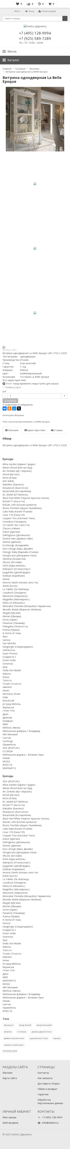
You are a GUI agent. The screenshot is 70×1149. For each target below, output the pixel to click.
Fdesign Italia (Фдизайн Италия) (20, 552)
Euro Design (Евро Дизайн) (18, 548)
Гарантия (43, 1094)
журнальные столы (39, 1038)
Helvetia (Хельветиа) (14, 558)
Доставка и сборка (48, 1083)
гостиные (21, 1031)
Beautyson (9, 1025)
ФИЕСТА (7, 764)
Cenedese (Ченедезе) (15, 521)
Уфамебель (9, 744)
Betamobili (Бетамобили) (17, 491)
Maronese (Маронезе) (15, 596)
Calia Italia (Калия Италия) (17, 511)
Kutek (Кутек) (10, 585)
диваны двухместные (41, 1031)
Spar (5, 667)
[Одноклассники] (9, 408)
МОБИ (6, 761)
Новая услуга (13, 387)
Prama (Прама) (11, 629)
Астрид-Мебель (12, 704)
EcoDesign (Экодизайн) (16, 545)
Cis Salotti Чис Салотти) (16, 525)
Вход (31, 11)
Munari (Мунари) (12, 616)
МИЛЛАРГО (9, 768)
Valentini (7, 687)
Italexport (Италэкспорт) (16, 569)
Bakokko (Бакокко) (13, 484)
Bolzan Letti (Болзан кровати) (20, 504)
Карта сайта (10, 1078)
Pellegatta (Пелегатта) (15, 626)
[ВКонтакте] (5, 408)
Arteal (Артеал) (11, 474)
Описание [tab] (13, 430)
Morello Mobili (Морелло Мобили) (22, 609)
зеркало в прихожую (14, 1045)
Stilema (7, 673)
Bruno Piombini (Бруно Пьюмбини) (22, 508)
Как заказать (45, 1078)
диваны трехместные (14, 1038)
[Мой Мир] (14, 408)
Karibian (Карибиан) (14, 575)
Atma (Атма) (10, 477)
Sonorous (8, 663)
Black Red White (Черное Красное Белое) (26, 498)
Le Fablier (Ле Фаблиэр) (16, 589)
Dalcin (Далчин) (11, 531)
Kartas (6, 579)
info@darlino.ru (50, 1122)
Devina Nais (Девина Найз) (18, 538)
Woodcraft (8, 700)
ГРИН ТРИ (9, 710)
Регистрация (49, 11)
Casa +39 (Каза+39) (14, 514)
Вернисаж (8, 707)
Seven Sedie (9, 660)
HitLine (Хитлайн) (12, 562)
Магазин (7, 1072)
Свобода (8, 741)
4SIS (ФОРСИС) (11, 747)
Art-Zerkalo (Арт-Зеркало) (17, 471)
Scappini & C (9, 656)
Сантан (7, 737)
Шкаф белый (25, 1025)
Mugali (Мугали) (12, 612)
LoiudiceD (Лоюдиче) (14, 592)
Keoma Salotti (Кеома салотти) (20, 582)
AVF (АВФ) (8, 481)
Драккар (7, 717)
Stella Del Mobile (12, 670)
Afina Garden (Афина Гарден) (19, 464)
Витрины (19, 415)
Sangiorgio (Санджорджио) (18, 646)
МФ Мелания (10, 734)
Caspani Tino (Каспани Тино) (19, 518)
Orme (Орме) (10, 619)
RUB (16, 11)
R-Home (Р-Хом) (12, 633)
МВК (5, 724)
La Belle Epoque (41, 421)
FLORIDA (8, 751)
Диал (5, 714)
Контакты (43, 1072)
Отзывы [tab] (58, 430)
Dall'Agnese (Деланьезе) (16, 535)
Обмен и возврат (48, 1089)
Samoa (6, 640)
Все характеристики (14, 380)
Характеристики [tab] (36, 430)
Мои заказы (9, 1117)
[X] (19, 408)
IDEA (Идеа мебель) (14, 565)
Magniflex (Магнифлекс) (16, 599)
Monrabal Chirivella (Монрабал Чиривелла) (27, 606)
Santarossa (9, 650)
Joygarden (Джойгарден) (16, 572)
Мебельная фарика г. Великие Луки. (23, 754)
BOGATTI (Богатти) (14, 501)
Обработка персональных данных (50, 1101)
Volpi (5, 697)
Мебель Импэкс (12, 727)
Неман (6, 758)
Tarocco (7, 680)
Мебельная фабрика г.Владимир (21, 731)
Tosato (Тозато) (12, 683)
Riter (5, 636)
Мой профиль (11, 1122)
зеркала (56, 1038)
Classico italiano (11, 528)
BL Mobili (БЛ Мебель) (15, 494)
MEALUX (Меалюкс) (14, 602)
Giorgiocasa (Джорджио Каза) (20, 555)
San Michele (9, 643)
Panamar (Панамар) (14, 623)
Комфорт (8, 720)
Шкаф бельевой (44, 1025)
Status (6, 677)
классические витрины (20, 421)
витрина (8, 1031)
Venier (6, 690)
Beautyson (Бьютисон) (15, 487)
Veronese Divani (11, 693)
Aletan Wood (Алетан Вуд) (17, 467)
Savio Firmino (10, 653)
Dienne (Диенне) (12, 541)
